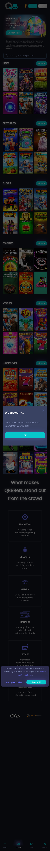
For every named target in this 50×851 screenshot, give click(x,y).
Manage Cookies (14, 682)
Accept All (36, 682)
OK (25, 435)
